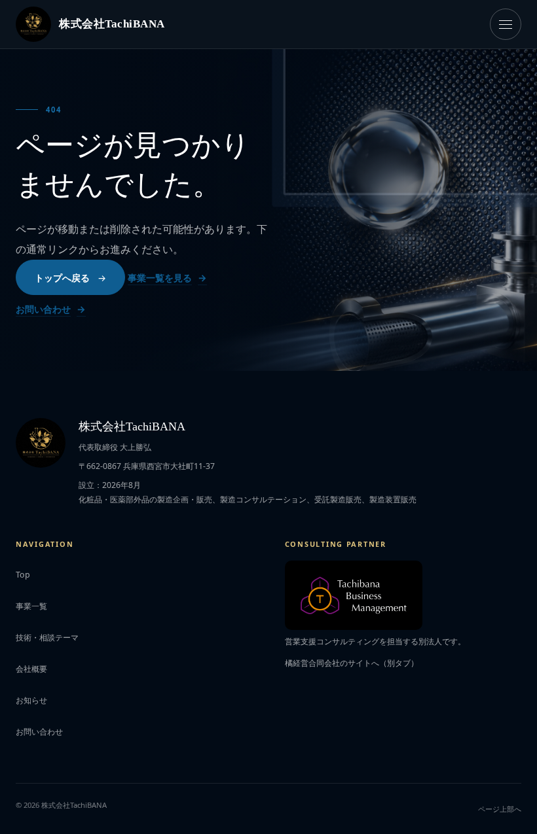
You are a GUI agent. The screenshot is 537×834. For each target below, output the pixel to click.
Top (23, 574)
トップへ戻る (62, 277)
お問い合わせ (43, 309)
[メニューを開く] (505, 24)
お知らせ (31, 700)
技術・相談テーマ (47, 637)
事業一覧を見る (160, 277)
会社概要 (31, 668)
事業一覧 (31, 606)
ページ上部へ (499, 809)
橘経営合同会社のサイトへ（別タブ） (351, 663)
